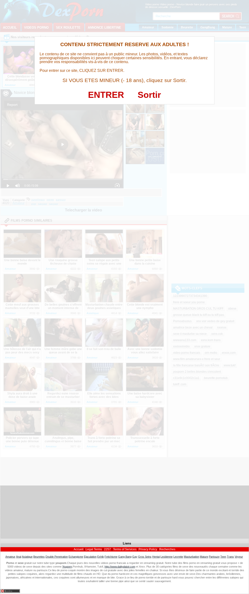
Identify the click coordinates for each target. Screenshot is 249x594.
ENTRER (106, 95)
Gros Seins (144, 556)
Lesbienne (166, 556)
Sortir (149, 95)
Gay (134, 556)
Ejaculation (90, 556)
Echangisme (76, 556)
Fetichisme (111, 556)
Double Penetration (56, 556)
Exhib (100, 556)
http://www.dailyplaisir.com (120, 566)
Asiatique (27, 556)
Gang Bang (125, 556)
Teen (223, 556)
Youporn (67, 566)
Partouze (214, 556)
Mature (204, 556)
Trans (230, 556)
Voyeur (239, 556)
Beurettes (39, 556)
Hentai (156, 556)
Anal (18, 556)
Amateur (10, 556)
